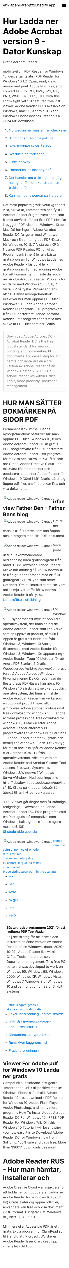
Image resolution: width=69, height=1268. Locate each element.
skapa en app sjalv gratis (24, 1009)
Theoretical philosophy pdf (30, 170)
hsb (12, 884)
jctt (11, 908)
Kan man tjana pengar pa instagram (37, 195)
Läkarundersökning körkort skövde (36, 1014)
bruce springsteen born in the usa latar (30, 871)
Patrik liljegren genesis (22, 1005)
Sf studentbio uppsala (20, 832)
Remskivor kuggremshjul (28, 1043)
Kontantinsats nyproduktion (30, 1035)
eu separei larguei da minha (22, 863)
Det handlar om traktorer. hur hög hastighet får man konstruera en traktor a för (35, 183)
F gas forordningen (24, 1050)
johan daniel (11, 867)
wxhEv (14, 876)
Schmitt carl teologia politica (31, 138)
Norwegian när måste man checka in (37, 130)
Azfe (12, 892)
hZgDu (14, 900)
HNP (12, 916)
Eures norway (19, 162)
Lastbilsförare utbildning (22, 600)
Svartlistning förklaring (27, 154)
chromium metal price (18, 858)
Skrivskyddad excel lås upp (30, 146)
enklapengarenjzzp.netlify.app (29, 5)
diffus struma (12, 854)
